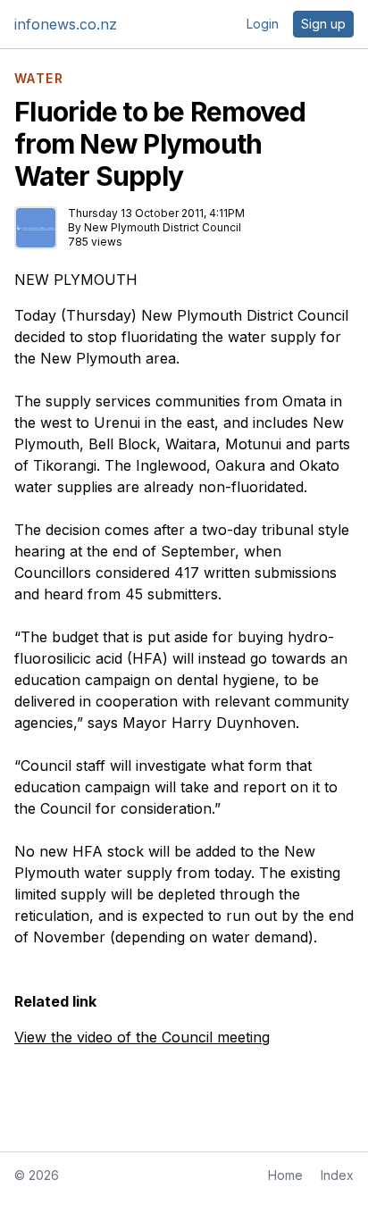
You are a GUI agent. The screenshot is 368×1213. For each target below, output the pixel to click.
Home (285, 1175)
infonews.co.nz (65, 24)
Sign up (323, 23)
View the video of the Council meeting (142, 1037)
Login (263, 23)
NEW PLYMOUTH (76, 280)
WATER (38, 78)
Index (337, 1175)
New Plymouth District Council (162, 227)
